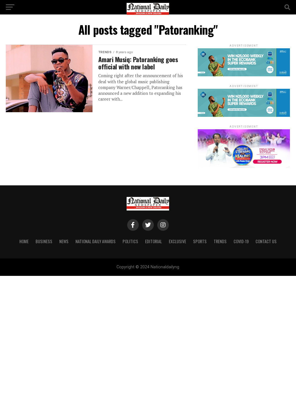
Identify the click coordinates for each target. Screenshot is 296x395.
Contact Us (266, 241)
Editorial (153, 241)
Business (44, 241)
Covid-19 (241, 241)
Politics (130, 241)
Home (24, 241)
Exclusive (177, 241)
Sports (200, 241)
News (64, 241)
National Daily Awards (95, 241)
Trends (220, 241)
